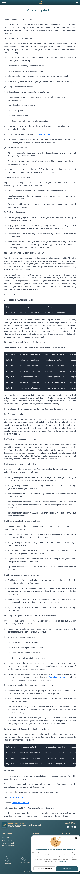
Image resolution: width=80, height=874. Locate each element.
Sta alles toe (67, 868)
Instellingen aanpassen (44, 868)
